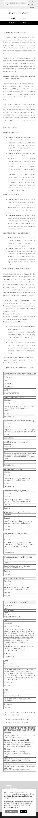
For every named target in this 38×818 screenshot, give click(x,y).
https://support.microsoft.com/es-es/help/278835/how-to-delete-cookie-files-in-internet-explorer (18, 744)
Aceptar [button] (23, 812)
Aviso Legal (8, 786)
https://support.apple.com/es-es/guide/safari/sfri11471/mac (17, 760)
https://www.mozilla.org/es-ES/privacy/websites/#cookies (17, 752)
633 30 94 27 (29, 2)
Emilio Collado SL (19, 13)
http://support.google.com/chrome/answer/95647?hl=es (19, 736)
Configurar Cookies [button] (11, 812)
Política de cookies (11, 807)
